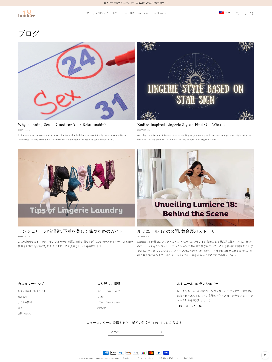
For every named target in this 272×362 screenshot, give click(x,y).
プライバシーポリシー (108, 303)
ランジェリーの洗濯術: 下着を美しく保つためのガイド (71, 232)
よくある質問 (25, 303)
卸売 (20, 308)
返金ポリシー (128, 358)
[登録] (160, 332)
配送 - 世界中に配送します (31, 291)
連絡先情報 (188, 358)
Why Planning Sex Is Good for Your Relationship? (62, 125)
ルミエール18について (109, 291)
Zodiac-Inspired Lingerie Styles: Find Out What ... (181, 125)
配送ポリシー (174, 358)
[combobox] (226, 12)
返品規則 (22, 297)
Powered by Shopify (111, 358)
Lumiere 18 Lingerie (94, 358)
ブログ (100, 297)
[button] (119, 13)
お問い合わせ (25, 314)
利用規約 (102, 308)
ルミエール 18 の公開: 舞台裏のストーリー (178, 232)
